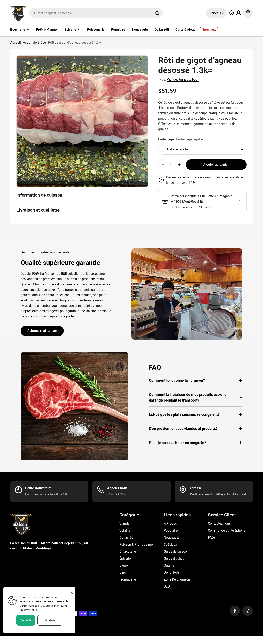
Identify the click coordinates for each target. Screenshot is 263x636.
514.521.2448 (117, 494)
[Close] (72, 593)
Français (215, 13)
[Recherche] (157, 13)
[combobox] (96, 13)
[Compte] (238, 13)
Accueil (15, 42)
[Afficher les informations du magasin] (239, 201)
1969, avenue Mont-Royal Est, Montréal (217, 494)
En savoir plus (28, 610)
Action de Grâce (34, 42)
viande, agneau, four (183, 79)
